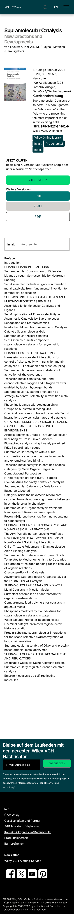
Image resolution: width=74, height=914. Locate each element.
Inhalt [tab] (11, 244)
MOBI (38, 206)
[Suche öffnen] (45, 7)
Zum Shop (38, 180)
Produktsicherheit (16, 838)
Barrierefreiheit (14, 843)
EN (56, 7)
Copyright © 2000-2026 (16, 906)
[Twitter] (21, 877)
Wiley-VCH (12, 7)
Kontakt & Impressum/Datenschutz (27, 832)
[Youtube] (32, 877)
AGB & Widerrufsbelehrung (22, 826)
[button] (66, 7)
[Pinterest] (42, 877)
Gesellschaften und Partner (22, 820)
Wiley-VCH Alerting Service (22, 861)
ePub (38, 196)
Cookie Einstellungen (55, 902)
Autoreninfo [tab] (29, 244)
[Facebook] (10, 877)
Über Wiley (11, 815)
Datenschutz (33, 902)
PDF (37, 216)
